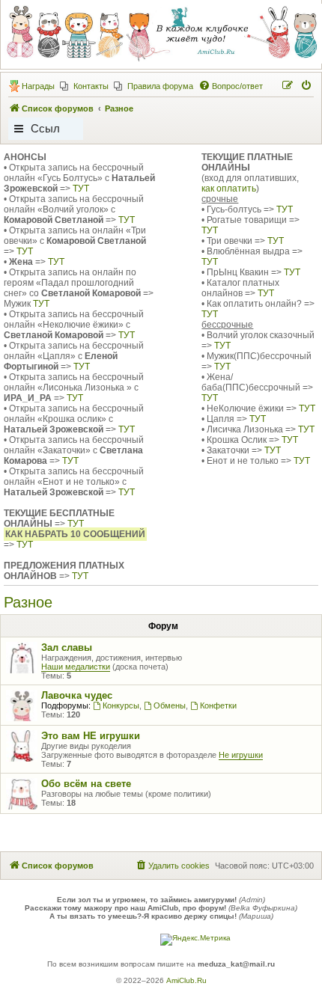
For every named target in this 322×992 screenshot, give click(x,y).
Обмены (170, 705)
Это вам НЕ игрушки (90, 735)
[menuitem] (84, 86)
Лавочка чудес (76, 695)
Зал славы (66, 647)
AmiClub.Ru (186, 980)
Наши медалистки (75, 666)
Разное (28, 602)
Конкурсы (121, 705)
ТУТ (81, 188)
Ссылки (45, 131)
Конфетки (218, 705)
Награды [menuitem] (38, 86)
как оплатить (228, 188)
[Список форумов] (160, 34)
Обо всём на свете (86, 783)
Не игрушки (241, 754)
